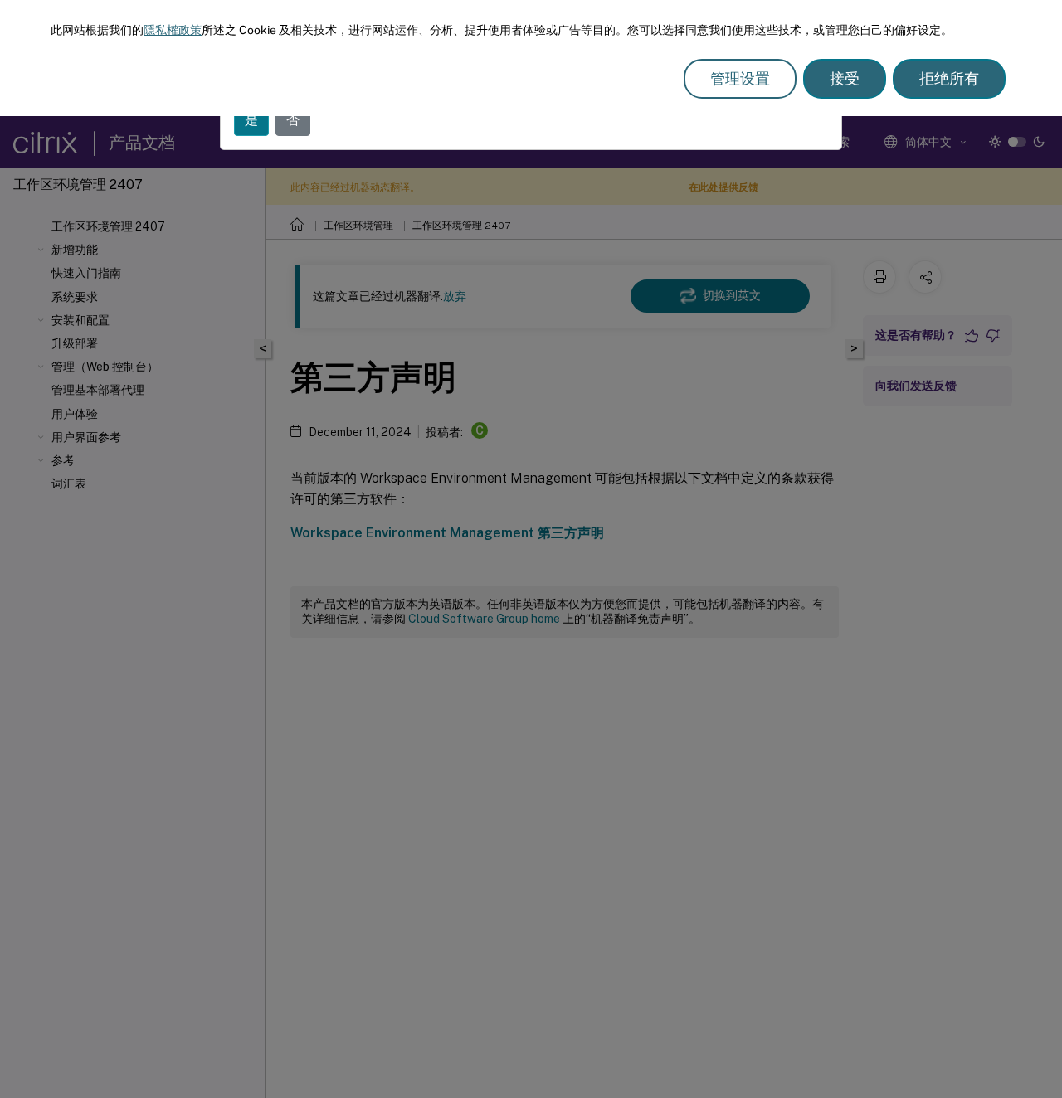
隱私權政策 (173, 29)
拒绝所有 (949, 78)
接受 (845, 78)
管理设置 (740, 78)
